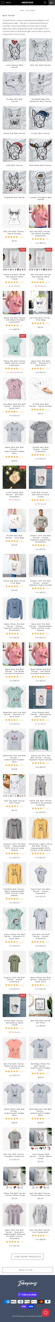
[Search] (45, 2)
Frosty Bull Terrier (40, 120)
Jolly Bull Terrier (14, 152)
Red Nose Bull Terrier (40, 152)
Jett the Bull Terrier (40, 53)
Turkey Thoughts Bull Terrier (40, 185)
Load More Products (27, 1256)
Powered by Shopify (34, 1316)
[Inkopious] (27, 2)
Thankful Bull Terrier (14, 185)
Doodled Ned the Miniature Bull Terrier (40, 87)
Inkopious (22, 1316)
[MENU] (1, 2)
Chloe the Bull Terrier (14, 120)
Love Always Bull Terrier (14, 53)
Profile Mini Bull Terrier (14, 87)
